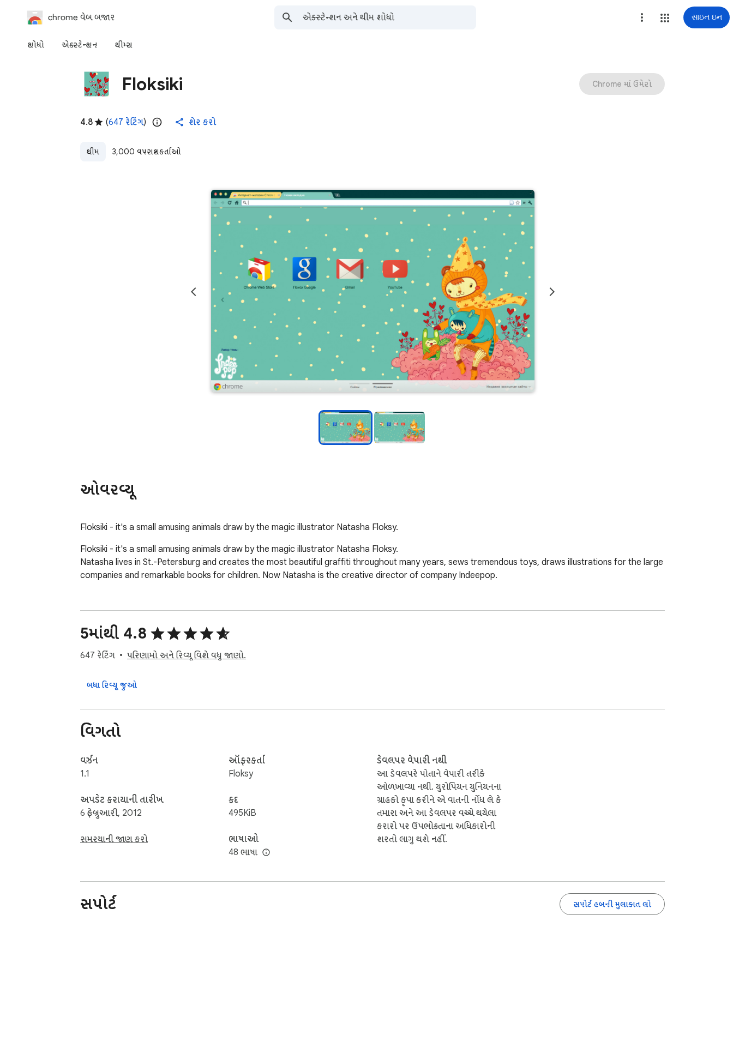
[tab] (36, 45)
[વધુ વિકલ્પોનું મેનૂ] (642, 17)
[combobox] (389, 17)
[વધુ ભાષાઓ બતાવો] (266, 852)
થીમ (93, 152)
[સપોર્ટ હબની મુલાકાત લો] (612, 904)
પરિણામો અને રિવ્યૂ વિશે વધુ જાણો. (186, 655)
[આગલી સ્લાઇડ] (552, 292)
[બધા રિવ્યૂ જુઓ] (111, 685)
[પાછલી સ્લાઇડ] (194, 292)
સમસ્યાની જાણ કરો (114, 839)
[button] (665, 18)
